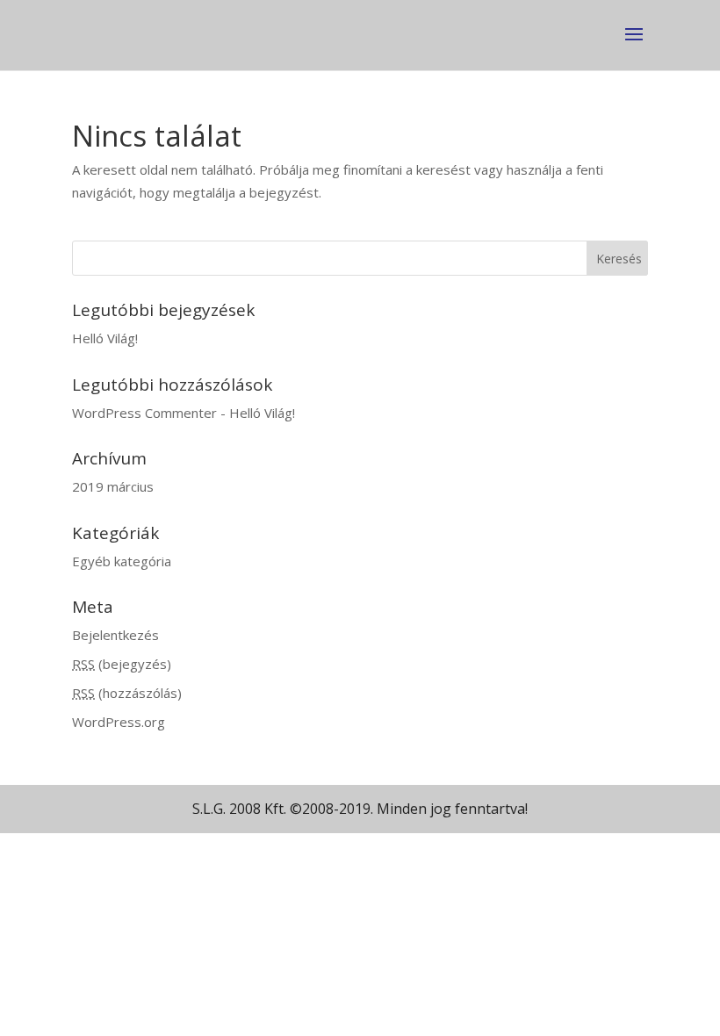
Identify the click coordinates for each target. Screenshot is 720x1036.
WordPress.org (118, 721)
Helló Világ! (105, 338)
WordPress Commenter (144, 412)
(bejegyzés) (121, 664)
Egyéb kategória (121, 561)
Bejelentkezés (115, 635)
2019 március (113, 486)
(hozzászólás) (127, 692)
